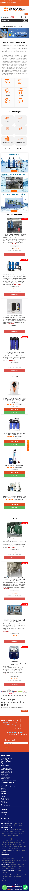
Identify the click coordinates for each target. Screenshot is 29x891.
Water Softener (19, 825)
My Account (4, 808)
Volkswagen (9, 837)
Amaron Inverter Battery (7, 860)
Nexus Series (22, 866)
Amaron (18, 850)
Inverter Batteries (5, 777)
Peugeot (16, 848)
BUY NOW (15, 412)
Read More (15, 244)
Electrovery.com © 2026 (18, 889)
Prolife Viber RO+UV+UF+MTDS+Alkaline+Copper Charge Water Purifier (14, 663)
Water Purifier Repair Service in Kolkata (11, 880)
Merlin (15, 866)
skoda (3, 837)
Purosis (18, 868)
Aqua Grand (21, 864)
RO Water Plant (18, 823)
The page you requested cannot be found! (12, 26)
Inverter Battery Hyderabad (19, 874)
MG (7, 840)
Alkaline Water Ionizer (6, 772)
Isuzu (24, 842)
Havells (12, 868)
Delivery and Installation (7, 758)
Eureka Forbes (5, 868)
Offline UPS (21, 870)
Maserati (15, 846)
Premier (9, 848)
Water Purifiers (5, 778)
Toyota (23, 831)
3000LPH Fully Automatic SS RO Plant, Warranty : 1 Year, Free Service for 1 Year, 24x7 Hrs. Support (14, 579)
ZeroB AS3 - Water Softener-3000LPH (14, 465)
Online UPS (4, 872)
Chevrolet (17, 831)
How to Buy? (4, 802)
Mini (21, 846)
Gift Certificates (5, 798)
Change (12, 17)
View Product (14, 254)
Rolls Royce (18, 842)
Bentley (4, 848)
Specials (3, 801)
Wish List (3, 811)
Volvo (20, 837)
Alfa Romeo (4, 844)
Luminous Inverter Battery (8, 858)
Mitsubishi (12, 840)
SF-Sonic (4, 852)
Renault (4, 835)
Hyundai (21, 829)
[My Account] (21, 17)
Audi (3, 833)
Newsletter (4, 812)
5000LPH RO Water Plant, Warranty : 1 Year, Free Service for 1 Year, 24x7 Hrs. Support (14, 496)
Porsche (11, 842)
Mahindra (15, 835)
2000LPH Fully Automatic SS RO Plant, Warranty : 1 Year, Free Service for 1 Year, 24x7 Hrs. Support (14, 620)
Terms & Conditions (6, 761)
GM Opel (4, 846)
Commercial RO (5, 775)
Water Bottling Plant (6, 769)
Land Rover (4, 842)
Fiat (16, 837)
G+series (4, 866)
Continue (24, 710)
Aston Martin (13, 844)
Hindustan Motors (6, 839)
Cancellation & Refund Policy (8, 787)
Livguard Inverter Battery (8, 862)
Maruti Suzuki (13, 829)
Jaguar (22, 833)
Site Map (3, 791)
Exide (23, 850)
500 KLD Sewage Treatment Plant (14, 538)
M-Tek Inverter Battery (21, 860)
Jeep (3, 840)
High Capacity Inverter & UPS (8, 780)
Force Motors (16, 839)
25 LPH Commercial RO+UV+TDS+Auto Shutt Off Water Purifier (14, 433)
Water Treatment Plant (7, 771)
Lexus (9, 846)
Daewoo (20, 844)
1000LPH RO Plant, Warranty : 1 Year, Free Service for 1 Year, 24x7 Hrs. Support (14, 235)
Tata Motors (5, 831)
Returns (3, 788)
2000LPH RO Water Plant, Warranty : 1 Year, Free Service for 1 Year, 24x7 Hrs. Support (14, 275)
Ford (21, 835)
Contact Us (4, 785)
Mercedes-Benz (14, 833)
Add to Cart (15, 409)
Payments (3, 763)
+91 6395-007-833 (5, 4)
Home (3, 25)
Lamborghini (20, 840)
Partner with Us (5, 799)
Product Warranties (6, 790)
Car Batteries (4, 774)
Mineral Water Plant (6, 768)
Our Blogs (3, 814)
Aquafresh (13, 864)
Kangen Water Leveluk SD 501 (14, 315)
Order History (4, 809)
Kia (22, 839)
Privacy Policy (4, 760)
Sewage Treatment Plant (7, 825)
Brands (3, 796)
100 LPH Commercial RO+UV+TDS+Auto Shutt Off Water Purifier (14, 353)
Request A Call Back (27, 445)
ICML (25, 846)
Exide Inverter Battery (18, 856)
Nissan (9, 835)
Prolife (9, 866)
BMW (8, 833)
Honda (11, 831)
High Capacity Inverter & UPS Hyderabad (11, 876)
